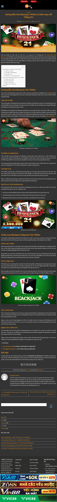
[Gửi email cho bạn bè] (30, 364)
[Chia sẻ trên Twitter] (27, 364)
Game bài (28, 12)
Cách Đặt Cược (8, 74)
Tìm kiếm (3, 401)
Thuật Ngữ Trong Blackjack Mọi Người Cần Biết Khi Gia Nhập (17, 448)
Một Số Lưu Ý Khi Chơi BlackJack (12, 75)
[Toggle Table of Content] (22, 67)
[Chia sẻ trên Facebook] (24, 364)
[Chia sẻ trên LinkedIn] (35, 364)
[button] (2, 6)
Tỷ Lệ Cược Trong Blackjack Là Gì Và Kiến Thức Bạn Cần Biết (16, 445)
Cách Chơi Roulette (8, 346)
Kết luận (5, 85)
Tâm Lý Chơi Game (9, 82)
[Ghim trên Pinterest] (32, 364)
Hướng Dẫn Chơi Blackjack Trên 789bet (12, 69)
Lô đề (2, 425)
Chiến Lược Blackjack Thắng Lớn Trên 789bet (13, 77)
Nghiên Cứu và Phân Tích (10, 84)
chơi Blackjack (40, 369)
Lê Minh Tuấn (37, 21)
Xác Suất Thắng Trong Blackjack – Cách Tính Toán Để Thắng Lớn (17, 443)
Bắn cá (3, 417)
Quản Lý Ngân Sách (9, 80)
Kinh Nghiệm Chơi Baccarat (10, 349)
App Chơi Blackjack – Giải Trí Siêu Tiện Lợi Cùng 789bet (15, 437)
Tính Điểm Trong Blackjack (11, 72)
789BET (3, 459)
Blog (2, 420)
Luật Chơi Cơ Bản (9, 70)
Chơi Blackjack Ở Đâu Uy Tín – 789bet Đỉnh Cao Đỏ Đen (15, 440)
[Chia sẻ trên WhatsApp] (22, 364)
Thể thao (3, 428)
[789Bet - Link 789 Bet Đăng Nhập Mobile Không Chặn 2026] (28, 6)
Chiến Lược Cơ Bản (9, 79)
